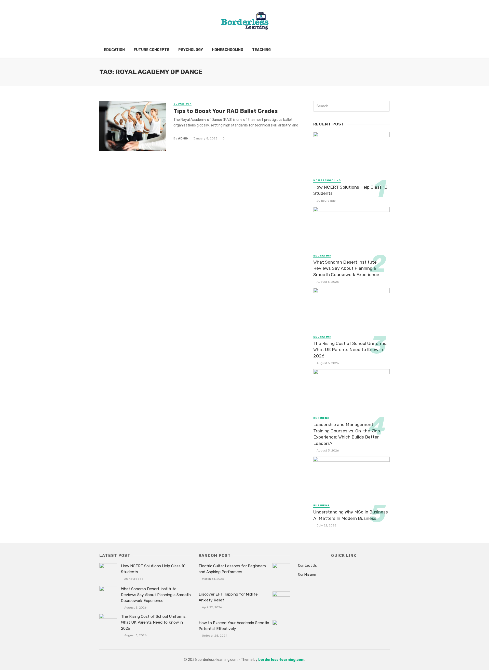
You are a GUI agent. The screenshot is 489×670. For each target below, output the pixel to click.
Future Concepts (151, 50)
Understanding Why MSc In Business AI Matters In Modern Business (350, 515)
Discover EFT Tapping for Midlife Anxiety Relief (228, 597)
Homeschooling (227, 50)
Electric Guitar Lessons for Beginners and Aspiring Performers (232, 569)
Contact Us (307, 565)
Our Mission (307, 574)
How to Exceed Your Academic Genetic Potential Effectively (234, 626)
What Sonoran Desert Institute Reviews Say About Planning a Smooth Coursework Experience (346, 268)
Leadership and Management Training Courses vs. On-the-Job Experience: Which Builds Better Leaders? (346, 434)
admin (183, 138)
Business (321, 418)
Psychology (190, 50)
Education (114, 50)
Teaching (261, 50)
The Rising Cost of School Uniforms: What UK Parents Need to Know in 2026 (350, 349)
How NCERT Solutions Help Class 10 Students (350, 190)
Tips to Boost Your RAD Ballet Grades (225, 111)
